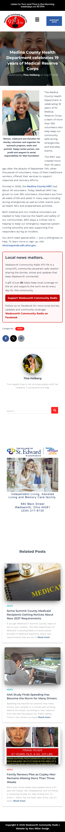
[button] (37, 19)
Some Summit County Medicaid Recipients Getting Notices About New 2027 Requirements (30, 614)
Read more (44, 637)
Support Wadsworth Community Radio (32, 298)
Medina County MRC (39, 186)
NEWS (19, 329)
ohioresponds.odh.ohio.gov (19, 245)
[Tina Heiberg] (32, 363)
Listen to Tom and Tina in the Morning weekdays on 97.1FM (32, 5)
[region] (32, 479)
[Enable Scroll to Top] (59, 826)
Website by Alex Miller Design (32, 828)
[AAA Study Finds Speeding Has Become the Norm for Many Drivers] (32, 665)
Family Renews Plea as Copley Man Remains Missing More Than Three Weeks (31, 778)
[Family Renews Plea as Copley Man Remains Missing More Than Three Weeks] (32, 745)
